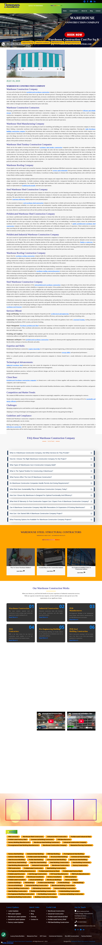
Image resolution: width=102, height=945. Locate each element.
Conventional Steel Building (56, 860)
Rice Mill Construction (72, 936)
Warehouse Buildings (54, 880)
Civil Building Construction (47, 894)
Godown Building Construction (64, 888)
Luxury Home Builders (17, 936)
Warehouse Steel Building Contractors (46, 842)
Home (65, 11)
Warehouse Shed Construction (33, 837)
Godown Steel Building (16, 857)
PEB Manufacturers (64, 839)
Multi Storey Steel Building (17, 862)
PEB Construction (14, 868)
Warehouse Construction (19, 608)
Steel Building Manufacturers (18, 865)
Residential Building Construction (19, 897)
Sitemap (33, 917)
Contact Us (34, 919)
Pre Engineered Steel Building (74, 854)
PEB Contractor (13, 837)
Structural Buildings (15, 885)
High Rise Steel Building (38, 862)
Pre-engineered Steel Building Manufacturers (23, 845)
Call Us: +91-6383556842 (35, 5)
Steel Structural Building (16, 860)
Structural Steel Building (59, 857)
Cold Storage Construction (37, 874)
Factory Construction (80, 865)
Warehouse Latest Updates (17, 917)
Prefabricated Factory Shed (17, 839)
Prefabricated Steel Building (37, 857)
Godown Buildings (14, 882)
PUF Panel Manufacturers (59, 874)
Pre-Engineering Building (49, 629)
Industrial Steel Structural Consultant (20, 941)
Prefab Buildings (63, 882)
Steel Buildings (78, 882)
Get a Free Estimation (50, 540)
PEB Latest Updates (14, 914)
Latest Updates (13, 911)
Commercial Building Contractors (42, 839)
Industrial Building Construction (36, 885)
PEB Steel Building (53, 854)
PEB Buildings (29, 882)
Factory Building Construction (18, 888)
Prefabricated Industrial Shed (81, 837)
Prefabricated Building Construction (43, 891)
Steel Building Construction (59, 862)
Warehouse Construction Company (54, 845)
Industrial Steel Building (35, 854)
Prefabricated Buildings (46, 882)
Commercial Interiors (55, 936)
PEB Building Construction (41, 888)
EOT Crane (43, 936)
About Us (84, 11)
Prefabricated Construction (33, 868)
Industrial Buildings (36, 880)
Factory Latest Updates (16, 922)
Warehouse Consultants (35, 877)
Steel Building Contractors (81, 862)
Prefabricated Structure (16, 874)
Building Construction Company (45, 897)
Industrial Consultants (15, 877)
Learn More (20, 571)
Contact (98, 11)
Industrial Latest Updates (16, 919)
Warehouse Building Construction (63, 885)
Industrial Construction (48, 608)
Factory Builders (86, 936)
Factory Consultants (54, 877)
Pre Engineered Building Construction (21, 894)
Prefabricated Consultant (16, 880)
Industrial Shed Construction (57, 837)
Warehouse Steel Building (78, 860)
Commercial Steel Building (80, 857)
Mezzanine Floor (32, 936)
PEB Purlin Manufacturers (80, 874)
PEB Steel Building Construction (58, 922)
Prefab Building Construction (69, 891)
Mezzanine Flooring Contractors (81, 845)
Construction (73, 11)
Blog (91, 11)
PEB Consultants (70, 877)
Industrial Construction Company (75, 842)
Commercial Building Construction (71, 894)
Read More (12, 617)
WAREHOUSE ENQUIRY (56, 5)
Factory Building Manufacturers (19, 842)
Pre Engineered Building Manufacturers (21, 871)
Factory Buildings (71, 880)
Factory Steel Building (15, 854)
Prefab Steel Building (36, 860)
